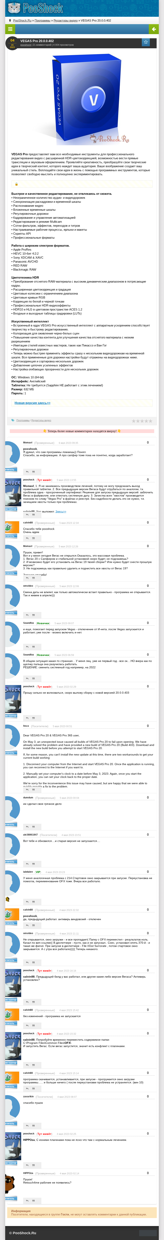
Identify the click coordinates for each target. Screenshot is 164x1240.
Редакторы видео (41, 420)
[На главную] (35, 8)
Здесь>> (60, 511)
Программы (23, 420)
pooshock (25, 45)
